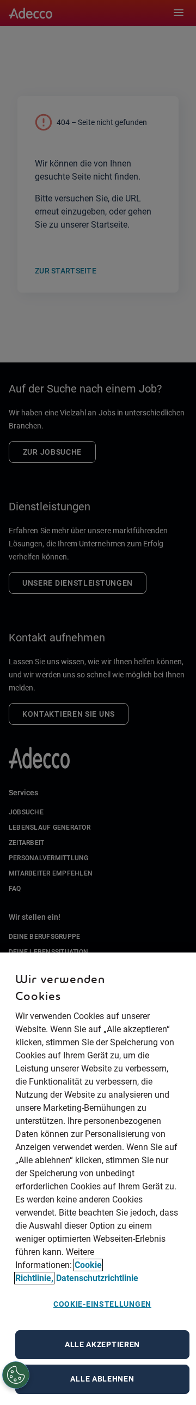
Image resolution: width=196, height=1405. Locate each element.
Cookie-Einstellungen (102, 1304)
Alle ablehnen (102, 1378)
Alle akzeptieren (102, 1344)
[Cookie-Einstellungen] (16, 1375)
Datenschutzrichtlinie (97, 1278)
